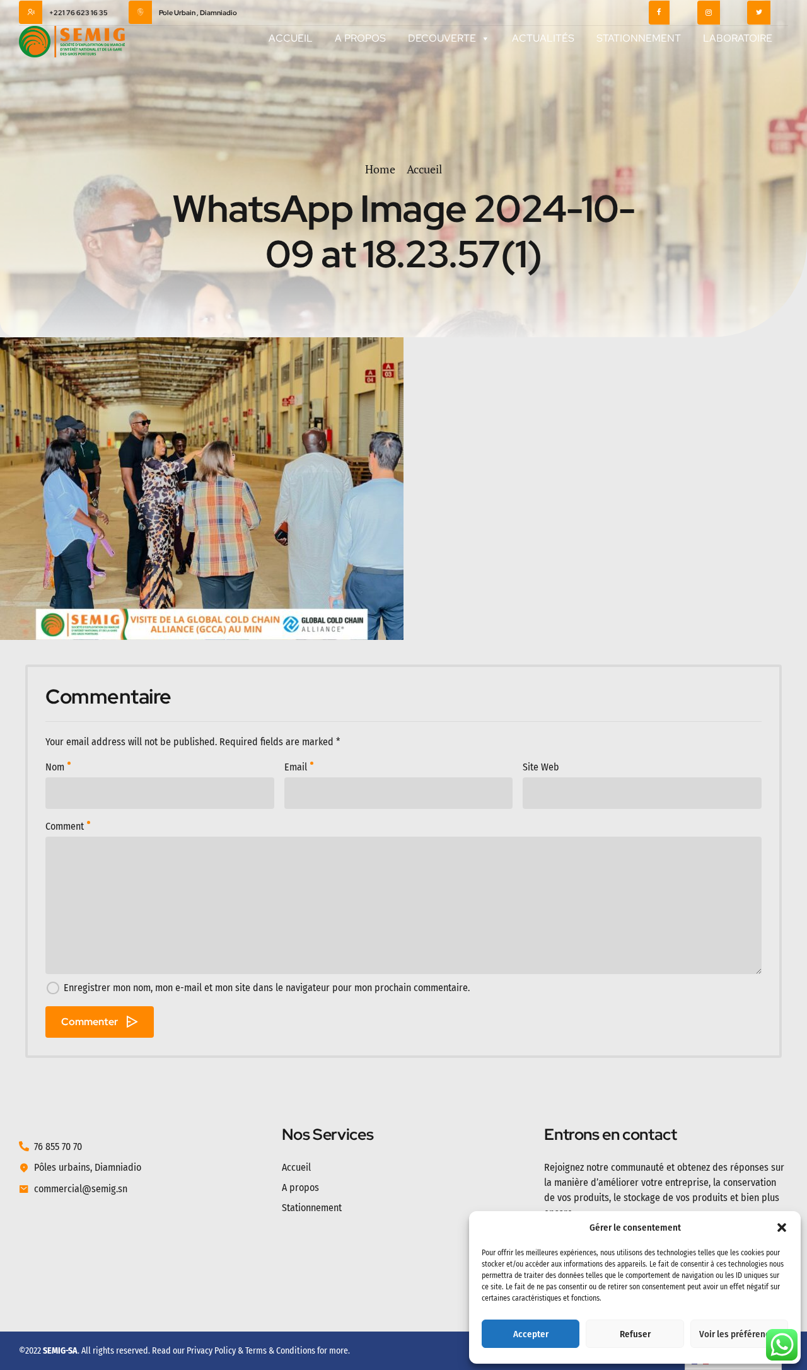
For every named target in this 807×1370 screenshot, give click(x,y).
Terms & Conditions (280, 1350)
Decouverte (442, 38)
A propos (360, 38)
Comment (64, 826)
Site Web (541, 767)
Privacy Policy (211, 1350)
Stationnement (638, 38)
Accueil (291, 38)
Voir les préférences (739, 1334)
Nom (54, 767)
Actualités (543, 38)
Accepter (531, 1334)
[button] (781, 1227)
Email (295, 767)
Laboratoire (737, 38)
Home (380, 169)
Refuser (635, 1334)
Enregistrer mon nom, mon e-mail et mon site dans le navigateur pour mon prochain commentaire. (267, 988)
